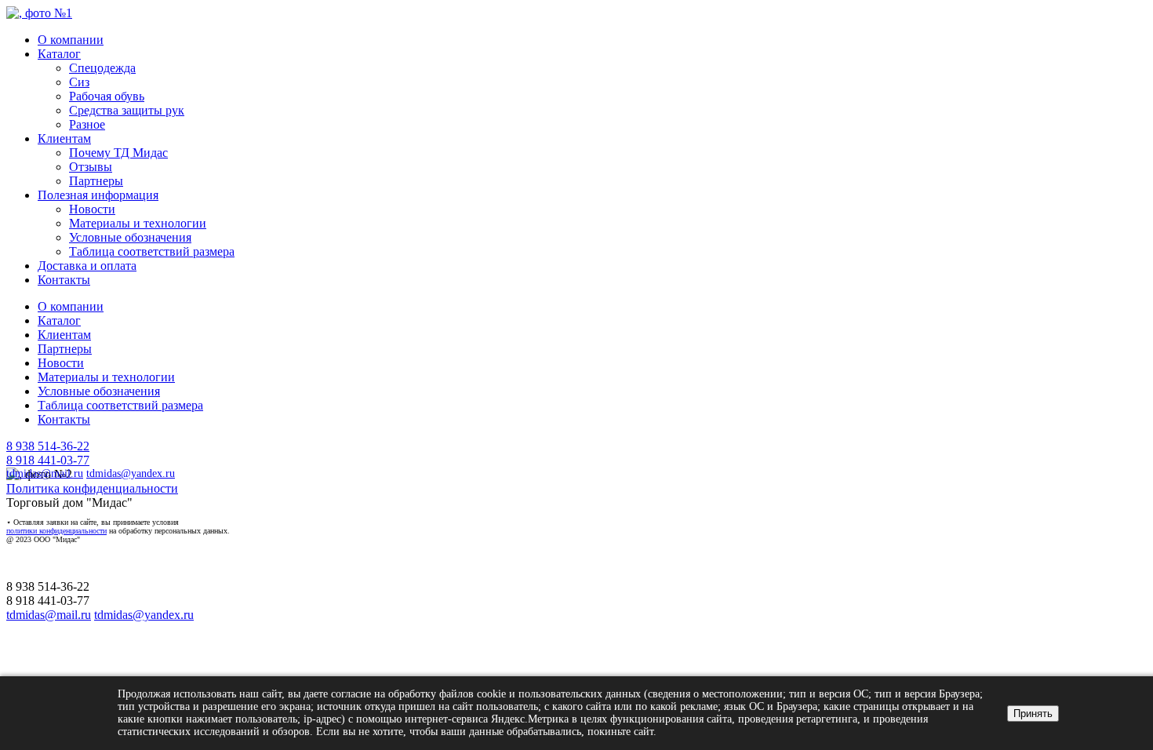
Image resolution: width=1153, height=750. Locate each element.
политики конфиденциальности (56, 530)
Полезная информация (98, 195)
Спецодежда (102, 68)
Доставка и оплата (87, 265)
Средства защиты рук (126, 110)
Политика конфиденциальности (92, 488)
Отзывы (90, 166)
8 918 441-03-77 (47, 460)
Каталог (59, 53)
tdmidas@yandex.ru (130, 473)
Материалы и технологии (137, 223)
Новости (92, 209)
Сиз (79, 82)
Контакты (64, 279)
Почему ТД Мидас (118, 152)
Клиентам (64, 138)
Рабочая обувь (106, 96)
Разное (87, 124)
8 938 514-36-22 (47, 446)
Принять (1033, 713)
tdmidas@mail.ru (44, 473)
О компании (71, 39)
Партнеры (96, 181)
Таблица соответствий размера (152, 251)
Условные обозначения (130, 237)
